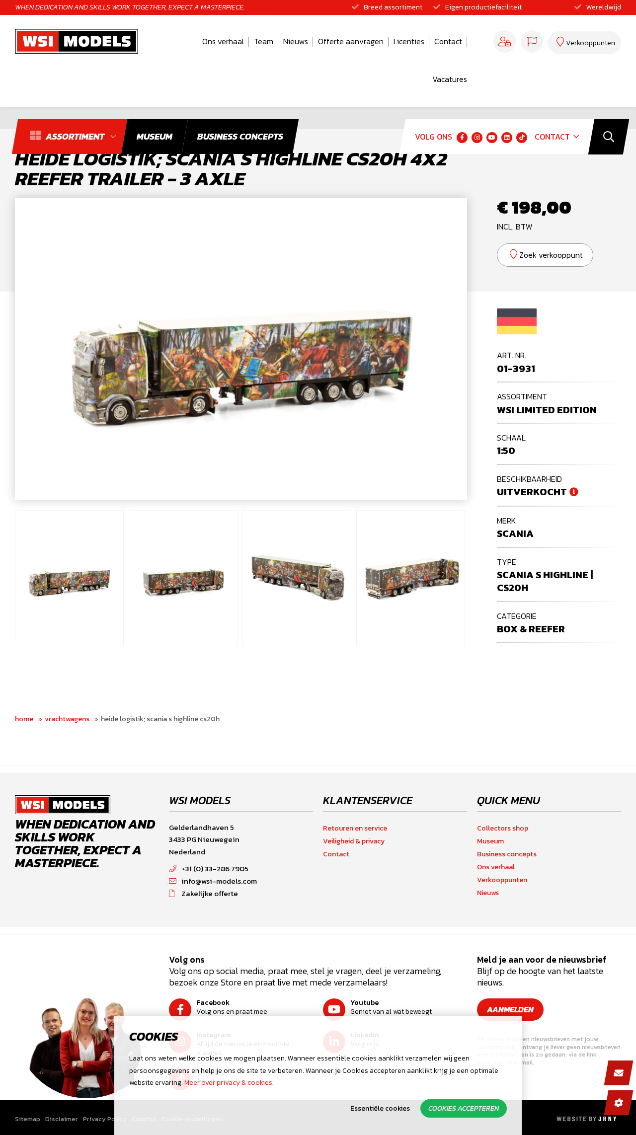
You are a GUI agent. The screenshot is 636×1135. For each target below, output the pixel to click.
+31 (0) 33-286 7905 (214, 868)
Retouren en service (355, 828)
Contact (448, 41)
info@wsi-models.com (219, 881)
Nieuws (295, 41)
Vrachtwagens (67, 719)
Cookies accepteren (463, 1108)
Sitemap (27, 1119)
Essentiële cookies (380, 1108)
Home (24, 719)
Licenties (409, 41)
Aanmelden (510, 1009)
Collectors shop (502, 828)
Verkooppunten (502, 880)
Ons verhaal (223, 41)
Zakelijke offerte (209, 893)
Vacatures (449, 79)
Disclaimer (61, 1119)
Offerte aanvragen (351, 41)
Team (263, 41)
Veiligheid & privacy (354, 841)
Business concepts (507, 854)
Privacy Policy (105, 1119)
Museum (490, 841)
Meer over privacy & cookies (228, 1082)
